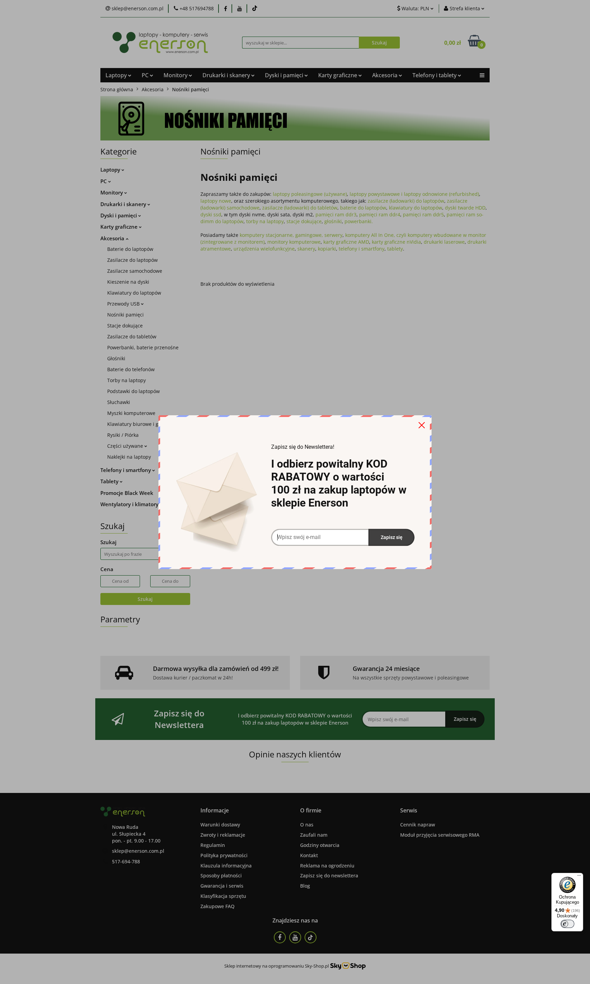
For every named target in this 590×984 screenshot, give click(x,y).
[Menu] (579, 877)
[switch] (567, 924)
